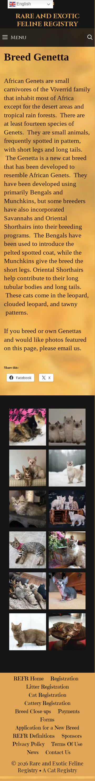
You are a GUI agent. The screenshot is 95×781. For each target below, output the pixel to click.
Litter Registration (47, 687)
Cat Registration (47, 695)
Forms (47, 719)
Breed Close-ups (33, 711)
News (33, 752)
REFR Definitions (34, 736)
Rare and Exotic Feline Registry (47, 20)
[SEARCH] (90, 37)
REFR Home (29, 678)
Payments (69, 711)
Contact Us (58, 752)
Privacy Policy (28, 744)
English (23, 4)
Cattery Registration (47, 703)
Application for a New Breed (47, 727)
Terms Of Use (66, 744)
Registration (64, 678)
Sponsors (72, 736)
